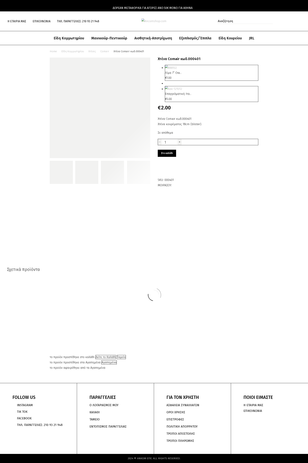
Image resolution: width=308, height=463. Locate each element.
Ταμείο (121, 357)
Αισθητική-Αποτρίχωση (153, 38)
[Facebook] (175, 184)
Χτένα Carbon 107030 (233, 316)
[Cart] (299, 21)
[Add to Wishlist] (161, 169)
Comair (104, 51)
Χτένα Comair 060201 (75, 316)
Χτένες (92, 51)
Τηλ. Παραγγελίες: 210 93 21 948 (78, 21)
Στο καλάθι (167, 153)
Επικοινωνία (41, 21)
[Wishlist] (292, 21)
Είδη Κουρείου (230, 38)
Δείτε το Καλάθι (106, 357)
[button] (269, 21)
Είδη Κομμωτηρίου (69, 38)
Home (53, 51)
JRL (251, 38)
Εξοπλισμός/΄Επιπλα (195, 38)
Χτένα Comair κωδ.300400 (173, 316)
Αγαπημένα (109, 362)
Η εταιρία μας (16, 21)
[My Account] (284, 21)
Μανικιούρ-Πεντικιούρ (109, 38)
